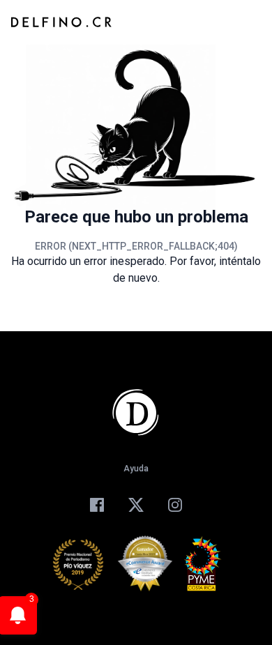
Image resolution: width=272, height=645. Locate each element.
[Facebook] (97, 504)
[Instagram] (175, 504)
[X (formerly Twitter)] (136, 504)
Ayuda (136, 468)
